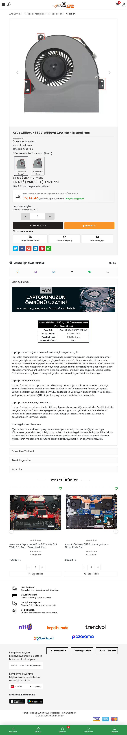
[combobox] (13, 686)
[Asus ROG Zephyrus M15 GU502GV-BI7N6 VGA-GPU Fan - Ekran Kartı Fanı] (35, 512)
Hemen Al (90, 225)
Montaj (112, 263)
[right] (115, 531)
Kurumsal (57, 650)
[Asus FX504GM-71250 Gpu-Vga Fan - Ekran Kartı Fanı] (91, 512)
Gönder (37, 665)
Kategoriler (82, 650)
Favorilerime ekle (24, 231)
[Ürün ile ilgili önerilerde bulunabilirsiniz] (108, 272)
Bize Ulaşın (107, 650)
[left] (11, 531)
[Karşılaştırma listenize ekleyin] (72, 272)
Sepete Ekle (39, 225)
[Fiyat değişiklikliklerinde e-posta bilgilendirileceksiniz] (91, 272)
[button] (17, 73)
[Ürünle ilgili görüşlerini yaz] (54, 272)
